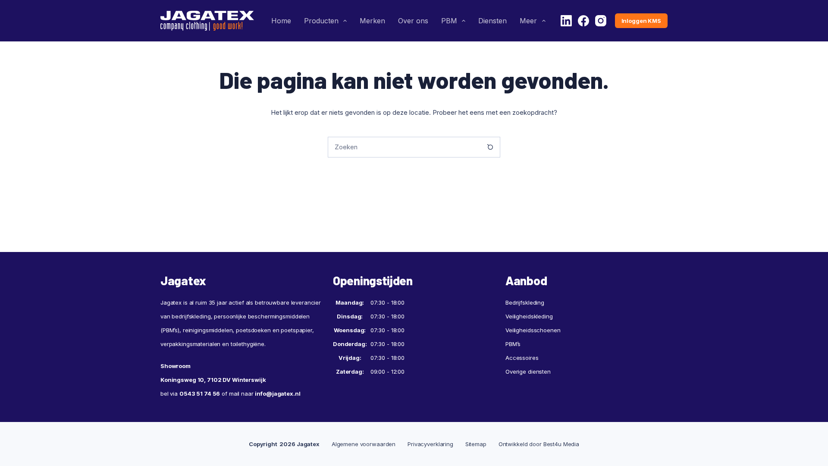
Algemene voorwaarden (363, 444)
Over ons (413, 20)
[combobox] (404, 147)
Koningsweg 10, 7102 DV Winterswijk (213, 379)
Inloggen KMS (641, 20)
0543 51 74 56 (199, 393)
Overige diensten (528, 371)
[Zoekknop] (490, 147)
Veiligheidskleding (529, 316)
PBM (449, 20)
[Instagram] (600, 20)
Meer (528, 20)
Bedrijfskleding (524, 302)
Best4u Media (561, 444)
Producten (321, 20)
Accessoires (522, 357)
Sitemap (475, 444)
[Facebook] (583, 20)
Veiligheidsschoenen (533, 330)
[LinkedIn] (566, 20)
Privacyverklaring (430, 444)
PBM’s (513, 343)
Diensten (492, 20)
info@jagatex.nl (277, 393)
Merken (372, 20)
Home (281, 20)
